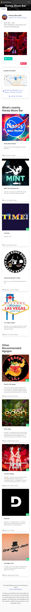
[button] (15, 78)
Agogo (11, 17)
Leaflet (25, 85)
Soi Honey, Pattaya (21, 17)
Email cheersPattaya (15, 589)
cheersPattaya (6, 2)
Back (4, 9)
